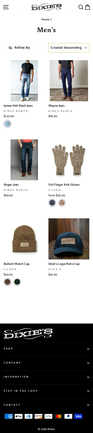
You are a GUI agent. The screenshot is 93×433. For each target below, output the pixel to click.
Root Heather (62, 202)
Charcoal (52, 202)
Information (16, 377)
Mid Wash (7, 123)
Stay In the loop (21, 391)
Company (12, 363)
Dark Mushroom (7, 282)
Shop (8, 349)
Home (45, 19)
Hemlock (17, 282)
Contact (12, 405)
